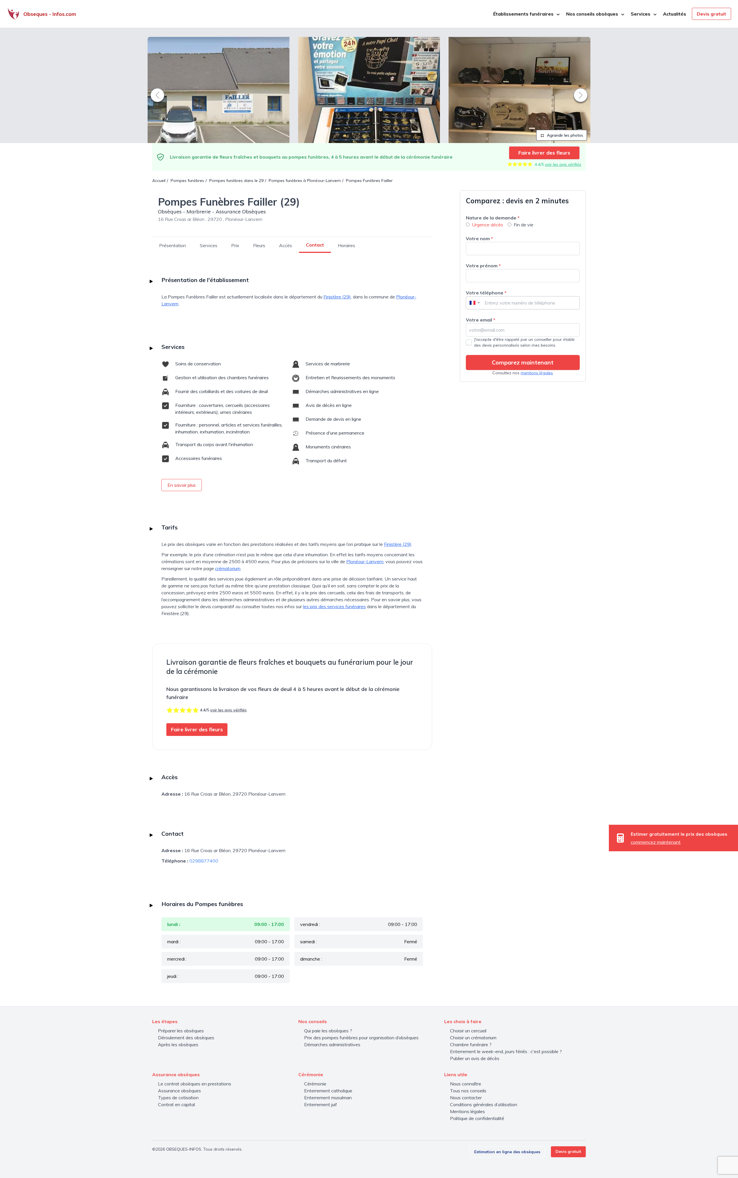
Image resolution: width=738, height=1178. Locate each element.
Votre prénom (483, 265)
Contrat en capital (176, 1104)
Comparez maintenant (523, 362)
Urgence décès (487, 225)
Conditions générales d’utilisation (483, 1104)
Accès (285, 245)
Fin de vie (523, 225)
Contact (315, 245)
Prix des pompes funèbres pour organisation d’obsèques (361, 1037)
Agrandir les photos (564, 135)
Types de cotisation (178, 1097)
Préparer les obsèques (181, 1031)
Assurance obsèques (179, 1091)
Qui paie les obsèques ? (328, 1031)
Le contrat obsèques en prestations (194, 1084)
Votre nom (479, 238)
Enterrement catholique (328, 1091)
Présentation (172, 245)
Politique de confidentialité (477, 1118)
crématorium (227, 568)
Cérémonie (315, 1084)
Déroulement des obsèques (186, 1037)
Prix (235, 245)
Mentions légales (467, 1111)
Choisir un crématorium (473, 1037)
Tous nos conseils (468, 1091)
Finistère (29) (337, 297)
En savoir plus (181, 485)
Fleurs (259, 245)
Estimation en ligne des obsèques (507, 1151)
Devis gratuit (711, 14)
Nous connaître (465, 1084)
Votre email (480, 320)
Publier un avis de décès (474, 1058)
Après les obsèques (178, 1044)
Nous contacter (466, 1097)
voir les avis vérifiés (563, 164)
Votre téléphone (486, 293)
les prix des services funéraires (334, 606)
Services (208, 245)
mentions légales (537, 372)
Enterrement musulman (328, 1097)
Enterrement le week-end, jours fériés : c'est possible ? (506, 1051)
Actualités (674, 14)
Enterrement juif (320, 1104)
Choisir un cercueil (468, 1031)
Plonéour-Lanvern (364, 561)
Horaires (346, 245)
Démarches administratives (332, 1044)
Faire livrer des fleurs (544, 152)
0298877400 (203, 861)
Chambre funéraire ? (471, 1044)
